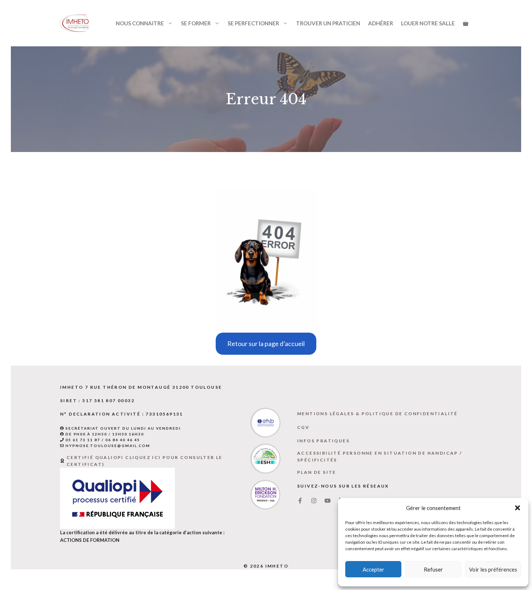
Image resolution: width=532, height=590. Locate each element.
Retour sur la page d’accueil (266, 343)
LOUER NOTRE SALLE (428, 23)
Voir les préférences (493, 569)
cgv (303, 427)
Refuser (433, 569)
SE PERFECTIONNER (253, 23)
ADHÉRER (380, 23)
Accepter (373, 569)
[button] (517, 507)
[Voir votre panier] (465, 23)
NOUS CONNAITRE (140, 23)
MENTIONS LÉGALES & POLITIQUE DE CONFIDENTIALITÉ (377, 413)
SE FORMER (196, 23)
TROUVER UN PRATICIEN (328, 23)
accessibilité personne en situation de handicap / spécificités (380, 456)
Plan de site (316, 472)
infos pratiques (323, 440)
